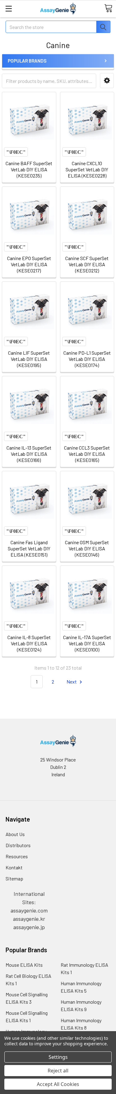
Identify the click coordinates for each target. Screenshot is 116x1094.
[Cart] (108, 8)
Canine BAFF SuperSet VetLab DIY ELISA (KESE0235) (29, 169)
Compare (16, 152)
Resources (17, 856)
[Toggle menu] (8, 8)
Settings (58, 1057)
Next (72, 681)
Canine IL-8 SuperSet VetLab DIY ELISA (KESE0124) (29, 643)
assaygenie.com (29, 910)
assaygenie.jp (29, 927)
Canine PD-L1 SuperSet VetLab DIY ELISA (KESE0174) (87, 359)
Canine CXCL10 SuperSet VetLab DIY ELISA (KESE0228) (87, 169)
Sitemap (14, 878)
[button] (107, 80)
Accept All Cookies (58, 1084)
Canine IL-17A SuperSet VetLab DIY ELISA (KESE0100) (87, 643)
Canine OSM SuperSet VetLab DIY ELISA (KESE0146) (87, 548)
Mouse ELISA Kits (24, 965)
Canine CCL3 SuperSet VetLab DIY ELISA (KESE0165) (87, 454)
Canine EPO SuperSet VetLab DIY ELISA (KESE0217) (29, 264)
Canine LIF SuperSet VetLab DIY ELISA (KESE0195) (29, 359)
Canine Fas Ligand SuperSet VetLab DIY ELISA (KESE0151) (29, 548)
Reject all (58, 1070)
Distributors (18, 845)
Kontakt (14, 867)
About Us (15, 834)
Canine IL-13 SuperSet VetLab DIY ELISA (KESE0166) (28, 454)
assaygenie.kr (29, 918)
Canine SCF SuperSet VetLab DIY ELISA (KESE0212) (87, 264)
